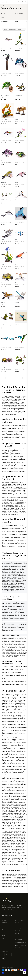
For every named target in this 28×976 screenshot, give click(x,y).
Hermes (2, 72)
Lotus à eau (3, 367)
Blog (3, 938)
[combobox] (13, 2)
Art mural (4, 925)
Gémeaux (3, 346)
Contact (3, 935)
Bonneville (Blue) (18, 72)
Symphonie (17, 302)
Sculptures (4, 922)
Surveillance (17, 367)
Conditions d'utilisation (20, 942)
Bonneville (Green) (5, 95)
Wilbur (16, 199)
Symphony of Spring (19, 95)
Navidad (3, 139)
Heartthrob (3, 182)
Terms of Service (10, 967)
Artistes (3, 932)
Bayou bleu (17, 324)
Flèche (2, 221)
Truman (16, 119)
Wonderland (17, 160)
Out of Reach (4, 199)
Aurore (2, 264)
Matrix (2, 47)
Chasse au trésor (18, 346)
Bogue (2, 324)
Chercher (17, 922)
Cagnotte (3, 302)
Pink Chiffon (17, 139)
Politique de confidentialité (18, 938)
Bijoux (3, 929)
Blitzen (16, 264)
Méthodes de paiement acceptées (20, 946)
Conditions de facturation (18, 929)
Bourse (16, 925)
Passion (16, 182)
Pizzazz (2, 160)
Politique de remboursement (18, 934)
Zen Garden (17, 47)
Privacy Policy (4, 967)
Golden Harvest (4, 119)
